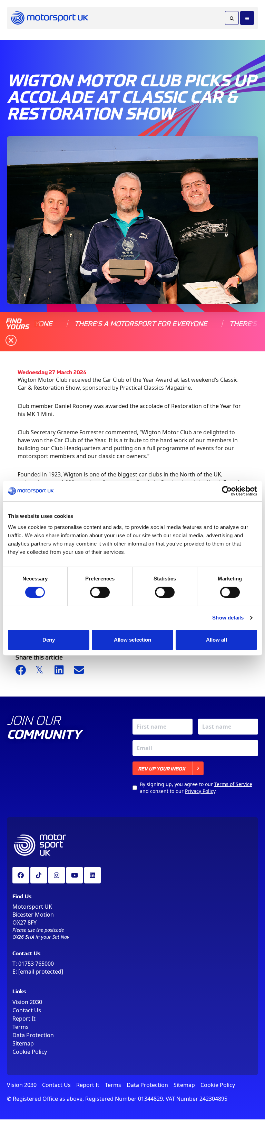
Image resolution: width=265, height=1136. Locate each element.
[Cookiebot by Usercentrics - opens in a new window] (227, 491)
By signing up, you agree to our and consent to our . (196, 787)
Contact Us (26, 1010)
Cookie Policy (29, 1051)
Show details (228, 618)
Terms (20, 1027)
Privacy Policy (200, 791)
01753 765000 (36, 963)
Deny (48, 640)
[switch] (100, 592)
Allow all (216, 640)
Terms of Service (233, 784)
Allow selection (132, 640)
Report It (24, 1018)
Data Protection (33, 1035)
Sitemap (23, 1043)
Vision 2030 (27, 1002)
